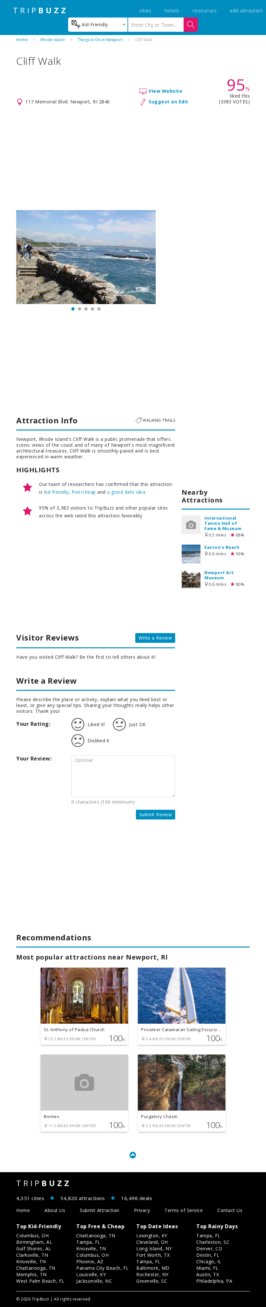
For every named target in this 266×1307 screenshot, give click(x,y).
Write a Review (155, 638)
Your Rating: (33, 724)
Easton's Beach (221, 547)
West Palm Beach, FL (40, 1281)
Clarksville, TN (32, 1255)
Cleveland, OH (152, 1242)
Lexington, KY (151, 1235)
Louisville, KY (91, 1274)
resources (204, 10)
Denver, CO (209, 1248)
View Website (165, 91)
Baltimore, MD (153, 1268)
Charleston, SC (212, 1242)
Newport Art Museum (219, 575)
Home (22, 39)
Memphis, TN (31, 1274)
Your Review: (34, 758)
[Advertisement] (133, 158)
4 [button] (92, 309)
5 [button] (99, 309)
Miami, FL (207, 1268)
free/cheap (84, 492)
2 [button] (79, 309)
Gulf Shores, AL (33, 1248)
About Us (54, 1210)
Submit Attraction (99, 1210)
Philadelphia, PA (214, 1281)
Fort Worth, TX (153, 1255)
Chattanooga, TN (35, 1268)
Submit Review (155, 814)
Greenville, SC (151, 1281)
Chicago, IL (209, 1261)
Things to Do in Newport (100, 39)
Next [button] (147, 257)
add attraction (246, 10)
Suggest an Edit (168, 102)
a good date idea (126, 492)
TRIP (40, 10)
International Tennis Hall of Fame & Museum (223, 523)
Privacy (142, 1210)
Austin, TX (207, 1274)
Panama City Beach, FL (102, 1268)
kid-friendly (56, 492)
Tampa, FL (88, 1242)
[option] (86, 257)
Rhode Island (53, 39)
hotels (171, 10)
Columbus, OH (32, 1235)
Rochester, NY (152, 1274)
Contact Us (229, 1210)
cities (145, 10)
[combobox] (97, 25)
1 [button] (73, 309)
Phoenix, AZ (89, 1261)
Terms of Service (183, 1210)
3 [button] (86, 309)
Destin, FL (207, 1255)
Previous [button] (24, 257)
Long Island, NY (154, 1248)
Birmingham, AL (34, 1242)
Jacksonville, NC (94, 1281)
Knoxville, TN (31, 1261)
